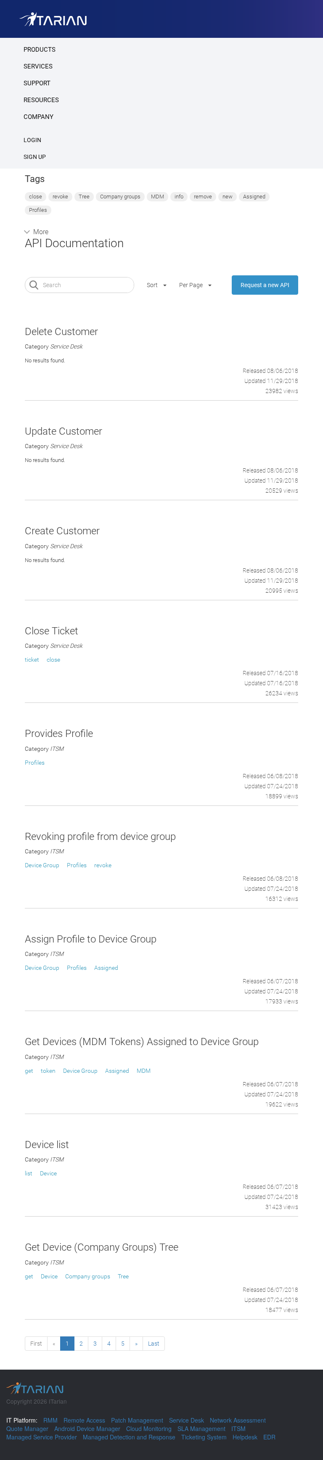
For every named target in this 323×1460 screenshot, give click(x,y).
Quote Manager (27, 1428)
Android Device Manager (87, 1428)
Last (153, 1343)
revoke (60, 196)
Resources (41, 100)
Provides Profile (59, 733)
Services (38, 66)
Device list (47, 1145)
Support (37, 83)
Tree (84, 196)
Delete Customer (61, 332)
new (227, 196)
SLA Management (201, 1428)
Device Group (42, 865)
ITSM (238, 1428)
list (28, 1173)
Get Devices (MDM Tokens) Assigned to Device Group (142, 1042)
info (179, 196)
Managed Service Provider (41, 1437)
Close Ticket (51, 631)
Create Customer (62, 531)
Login (32, 140)
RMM (50, 1420)
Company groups (120, 196)
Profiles (38, 210)
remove (203, 196)
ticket (32, 659)
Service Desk (186, 1420)
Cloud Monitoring (149, 1428)
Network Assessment (238, 1420)
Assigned (254, 196)
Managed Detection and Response (129, 1437)
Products (40, 49)
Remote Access (84, 1420)
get (29, 1070)
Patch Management (137, 1420)
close (35, 196)
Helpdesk (245, 1437)
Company (38, 117)
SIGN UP (35, 156)
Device (48, 1173)
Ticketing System (204, 1437)
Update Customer (63, 431)
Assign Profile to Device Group (90, 939)
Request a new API (265, 285)
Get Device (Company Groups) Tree (101, 1247)
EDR (269, 1437)
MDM (157, 196)
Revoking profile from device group (100, 836)
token (48, 1070)
